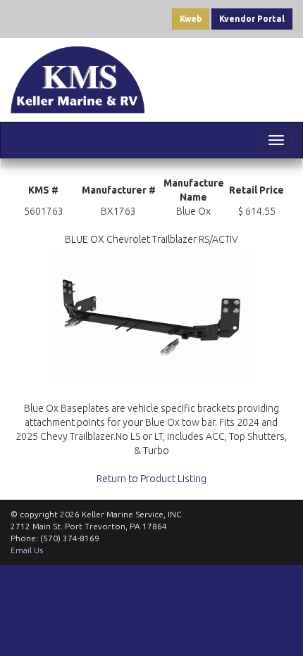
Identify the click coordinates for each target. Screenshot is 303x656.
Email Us (27, 550)
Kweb (191, 18)
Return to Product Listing (151, 478)
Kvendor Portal (252, 18)
